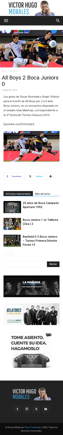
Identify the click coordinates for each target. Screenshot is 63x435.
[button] (6, 20)
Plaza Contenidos (33, 427)
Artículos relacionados (18, 193)
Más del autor (42, 193)
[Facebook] (17, 409)
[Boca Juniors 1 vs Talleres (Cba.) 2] (12, 224)
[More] (50, 176)
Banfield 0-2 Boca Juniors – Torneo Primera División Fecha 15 (40, 240)
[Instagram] (26, 409)
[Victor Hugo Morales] (31, 8)
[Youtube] (45, 409)
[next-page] (11, 253)
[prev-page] (6, 253)
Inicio (4, 70)
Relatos (13, 70)
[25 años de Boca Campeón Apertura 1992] (12, 207)
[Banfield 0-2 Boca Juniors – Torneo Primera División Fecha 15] (12, 241)
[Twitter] (36, 409)
